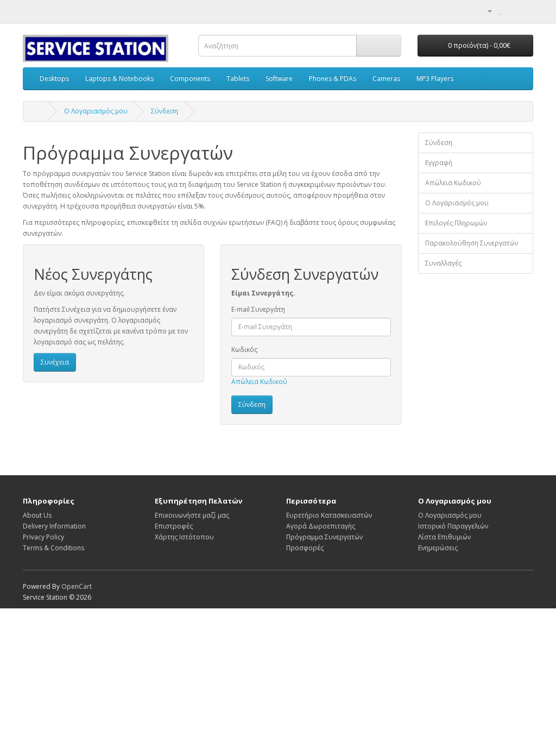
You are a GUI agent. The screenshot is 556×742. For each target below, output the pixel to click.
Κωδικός (244, 349)
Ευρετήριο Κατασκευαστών (329, 515)
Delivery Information (54, 526)
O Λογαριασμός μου (96, 111)
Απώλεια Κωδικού (259, 381)
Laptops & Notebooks (119, 78)
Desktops (54, 78)
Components (190, 78)
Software (279, 78)
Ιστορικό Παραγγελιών (453, 526)
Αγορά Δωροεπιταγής (320, 526)
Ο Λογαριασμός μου (457, 202)
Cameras (386, 78)
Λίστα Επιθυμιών (444, 537)
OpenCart (76, 586)
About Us (37, 515)
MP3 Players (434, 78)
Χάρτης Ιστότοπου (184, 537)
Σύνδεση (164, 111)
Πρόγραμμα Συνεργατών (324, 537)
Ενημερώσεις (438, 547)
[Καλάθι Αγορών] (512, 10)
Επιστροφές (174, 526)
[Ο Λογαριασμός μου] (485, 10)
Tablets (237, 78)
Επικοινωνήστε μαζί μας (192, 515)
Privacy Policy (43, 537)
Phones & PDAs (332, 78)
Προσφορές (305, 547)
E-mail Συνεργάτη (258, 309)
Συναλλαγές (443, 263)
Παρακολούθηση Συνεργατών (471, 243)
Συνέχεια (55, 362)
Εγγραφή (438, 162)
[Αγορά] (525, 10)
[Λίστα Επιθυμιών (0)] (500, 10)
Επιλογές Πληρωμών (456, 223)
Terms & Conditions (53, 547)
